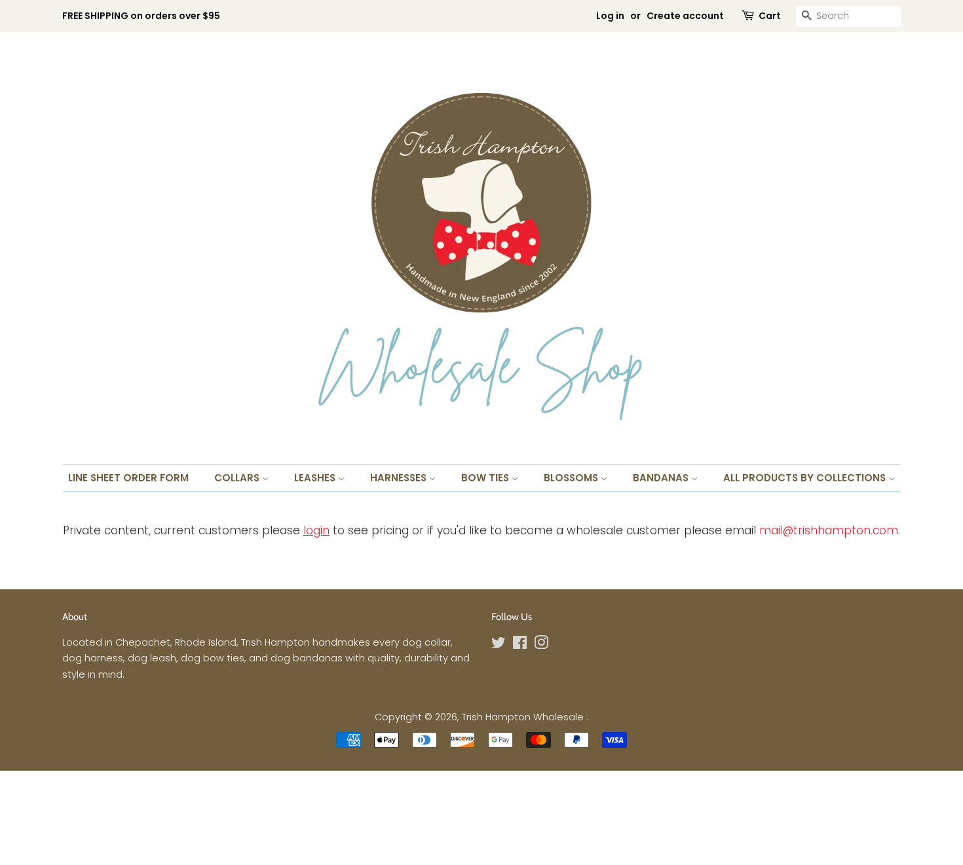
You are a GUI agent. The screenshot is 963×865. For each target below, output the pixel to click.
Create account (685, 15)
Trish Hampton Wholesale (524, 717)
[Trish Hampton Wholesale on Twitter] (498, 645)
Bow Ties (486, 478)
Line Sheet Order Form (128, 478)
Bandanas (662, 478)
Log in (610, 15)
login (316, 530)
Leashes (316, 478)
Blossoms (572, 478)
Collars (238, 478)
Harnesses (399, 478)
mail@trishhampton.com (828, 530)
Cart (770, 15)
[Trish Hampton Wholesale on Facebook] (519, 645)
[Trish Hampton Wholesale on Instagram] (541, 645)
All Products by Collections (805, 478)
